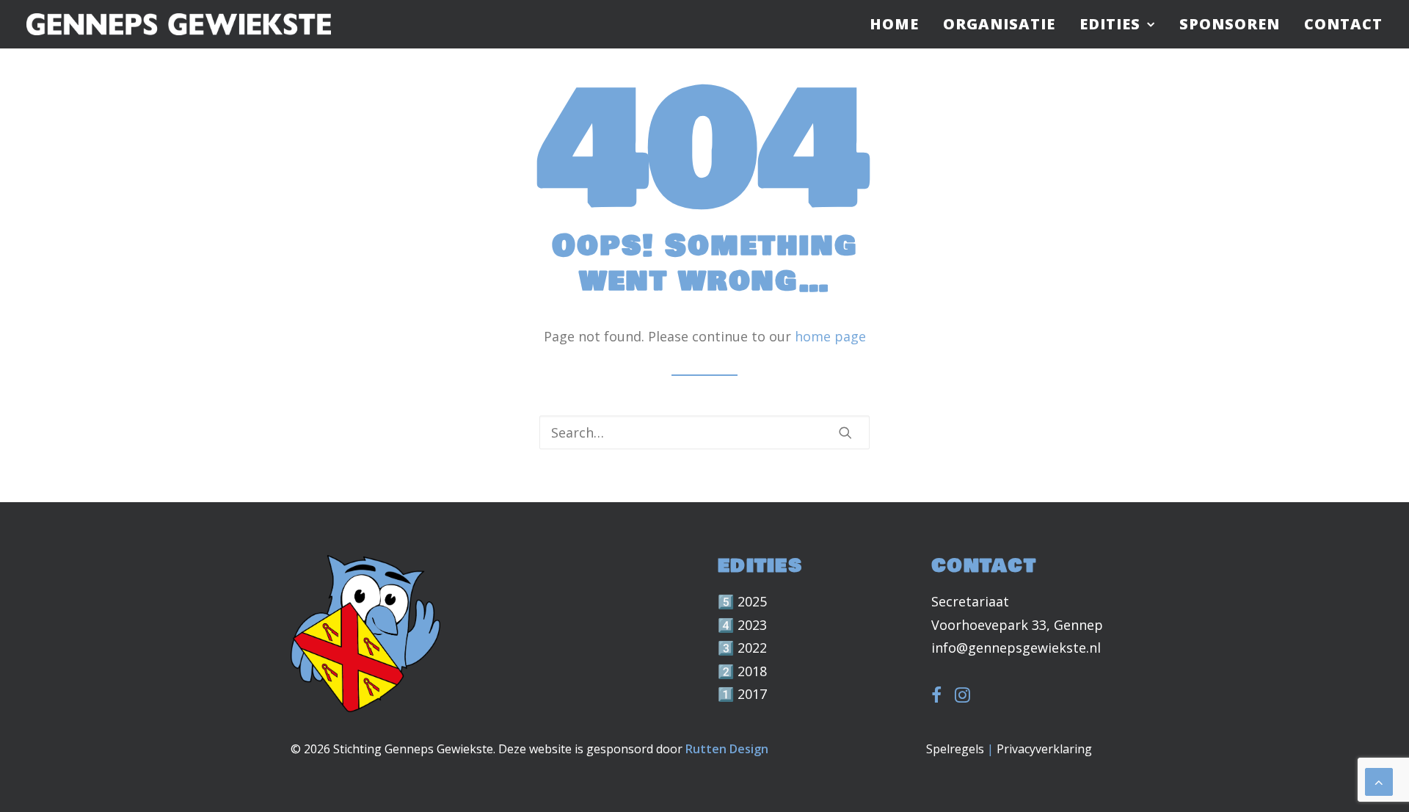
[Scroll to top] (1379, 780)
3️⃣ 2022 (742, 647)
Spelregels (955, 749)
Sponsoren (1229, 24)
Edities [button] (1109, 24)
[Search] (704, 432)
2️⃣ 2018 (742, 671)
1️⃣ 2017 (742, 694)
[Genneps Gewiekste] (178, 24)
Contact (1343, 24)
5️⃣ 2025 (742, 601)
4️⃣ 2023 (742, 625)
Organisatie (999, 24)
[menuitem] (899, 24)
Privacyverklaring (1044, 749)
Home (894, 24)
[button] (845, 432)
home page (830, 336)
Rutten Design (726, 749)
